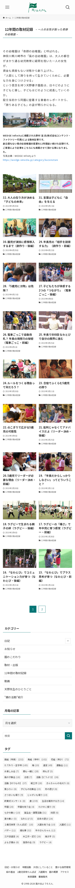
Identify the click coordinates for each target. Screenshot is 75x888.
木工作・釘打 (32, 836)
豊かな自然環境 (62, 867)
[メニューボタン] (7, 7)
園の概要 (53, 872)
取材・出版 (11, 665)
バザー (10, 830)
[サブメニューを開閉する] (68, 641)
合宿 (28, 777)
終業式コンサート (14, 801)
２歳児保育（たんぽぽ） (18, 824)
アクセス (64, 872)
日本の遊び (45, 818)
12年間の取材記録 (15, 673)
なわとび (27, 818)
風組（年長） (13, 759)
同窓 (54, 812)
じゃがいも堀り (37, 795)
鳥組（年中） (37, 759)
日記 (7, 641)
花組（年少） (60, 759)
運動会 (62, 765)
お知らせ (9, 649)
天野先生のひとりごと (18, 689)
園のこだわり (12, 657)
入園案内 (42, 872)
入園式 (65, 824)
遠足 (47, 765)
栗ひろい (10, 789)
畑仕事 (25, 830)
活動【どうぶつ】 (47, 777)
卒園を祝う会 (26, 806)
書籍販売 (43, 876)
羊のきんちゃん (45, 830)
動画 (7, 681)
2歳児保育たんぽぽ (26, 872)
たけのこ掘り (46, 806)
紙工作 (36, 783)
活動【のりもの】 (15, 783)
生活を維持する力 (53, 801)
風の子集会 (12, 777)
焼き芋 (50, 836)
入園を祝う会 (46, 824)
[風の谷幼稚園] (37, 7)
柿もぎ (48, 771)
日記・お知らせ (12, 867)
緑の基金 (10, 872)
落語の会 (29, 842)
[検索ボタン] (67, 7)
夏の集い (10, 818)
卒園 (8, 806)
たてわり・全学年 (16, 765)
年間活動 (26, 867)
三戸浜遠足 (11, 836)
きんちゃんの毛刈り (57, 783)
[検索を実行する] (68, 735)
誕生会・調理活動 (35, 812)
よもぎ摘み (11, 842)
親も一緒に (31, 771)
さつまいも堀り (13, 795)
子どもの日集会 (31, 789)
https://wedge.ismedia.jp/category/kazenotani (30, 160)
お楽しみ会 (11, 771)
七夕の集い (12, 812)
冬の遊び (51, 789)
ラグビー (45, 842)
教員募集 (32, 876)
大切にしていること (43, 867)
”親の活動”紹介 (13, 697)
